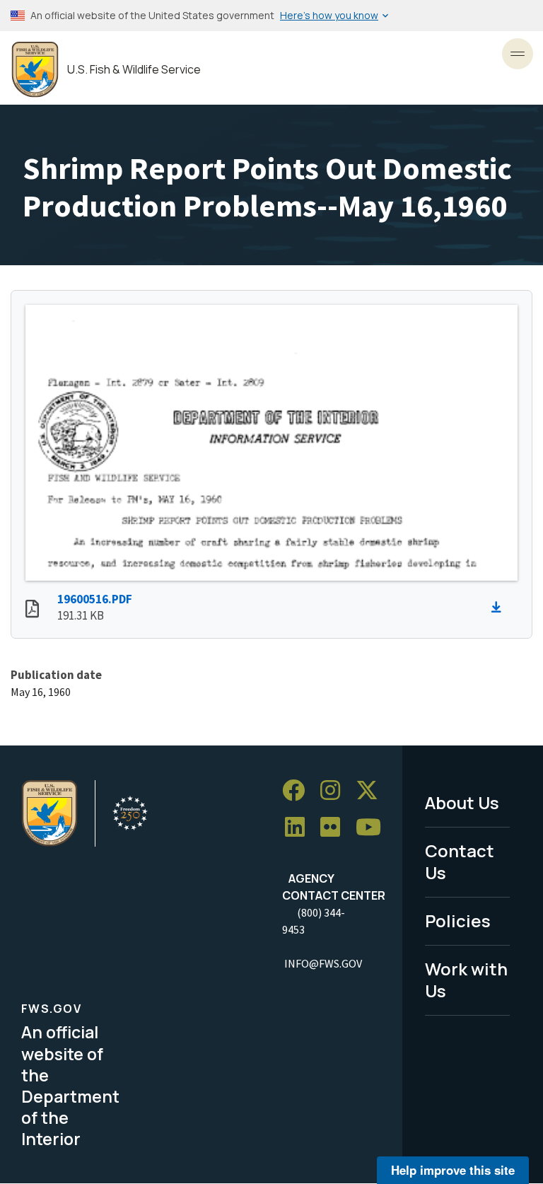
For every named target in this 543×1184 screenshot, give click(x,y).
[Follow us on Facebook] (298, 790)
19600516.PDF (94, 599)
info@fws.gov (323, 963)
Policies (458, 920)
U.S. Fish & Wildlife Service (134, 69)
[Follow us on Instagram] (335, 790)
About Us (462, 802)
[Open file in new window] (32, 610)
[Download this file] (500, 607)
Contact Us (459, 861)
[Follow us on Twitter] (372, 790)
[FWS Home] (35, 70)
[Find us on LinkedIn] (300, 827)
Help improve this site (453, 1169)
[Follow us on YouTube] (373, 827)
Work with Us (466, 979)
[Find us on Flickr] (335, 827)
